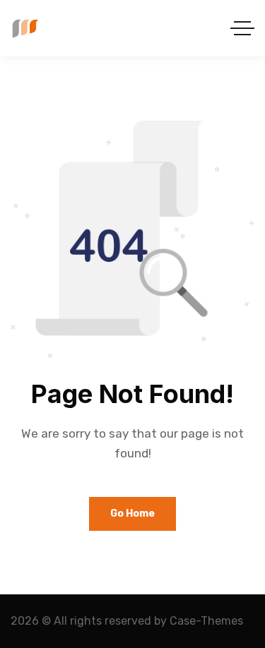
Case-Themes (206, 621)
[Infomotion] (24, 28)
